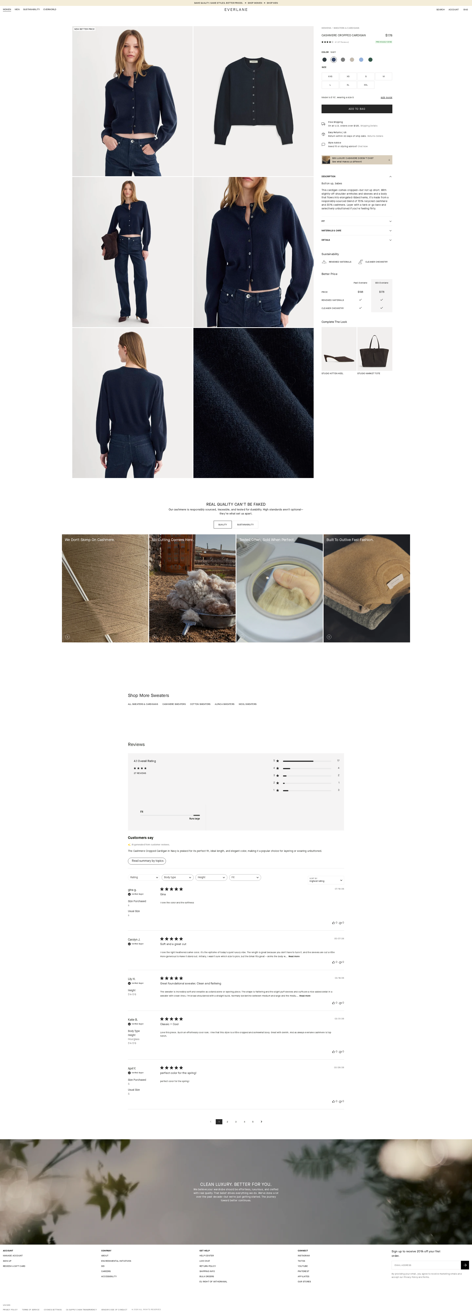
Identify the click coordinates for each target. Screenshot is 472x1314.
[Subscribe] (465, 1265)
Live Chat (204, 1260)
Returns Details (375, 136)
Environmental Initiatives (116, 1260)
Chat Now (363, 146)
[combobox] (144, 879)
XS (348, 76)
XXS (330, 76)
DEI (103, 1266)
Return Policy (207, 1266)
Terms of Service (30, 1309)
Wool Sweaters (247, 704)
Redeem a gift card (14, 1266)
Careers (106, 1271)
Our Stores (304, 1281)
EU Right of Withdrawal (213, 1281)
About (104, 1255)
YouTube (303, 1266)
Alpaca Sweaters (224, 704)
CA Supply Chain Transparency (81, 1309)
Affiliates (303, 1276)
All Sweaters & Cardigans (143, 704)
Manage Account (13, 1255)
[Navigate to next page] (261, 1122)
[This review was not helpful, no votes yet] (340, 923)
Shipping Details (368, 125)
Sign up (7, 1260)
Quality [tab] (222, 524)
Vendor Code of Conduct (114, 1309)
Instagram (304, 1255)
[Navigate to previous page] (210, 1122)
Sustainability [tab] (245, 524)
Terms (426, 1277)
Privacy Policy (411, 1277)
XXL (366, 84)
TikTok (301, 1260)
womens (326, 28)
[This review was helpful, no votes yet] (333, 923)
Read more (294, 956)
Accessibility (109, 1276)
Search (440, 9)
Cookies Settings (53, 1309)
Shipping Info (207, 1271)
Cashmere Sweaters (174, 704)
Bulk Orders (206, 1276)
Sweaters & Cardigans (346, 28)
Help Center (206, 1255)
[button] (465, 9)
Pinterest (303, 1271)
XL (348, 84)
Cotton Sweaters (200, 704)
